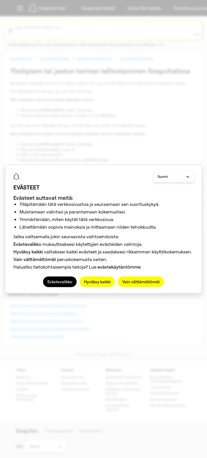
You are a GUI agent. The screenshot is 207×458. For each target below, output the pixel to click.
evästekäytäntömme (119, 267)
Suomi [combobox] (163, 176)
